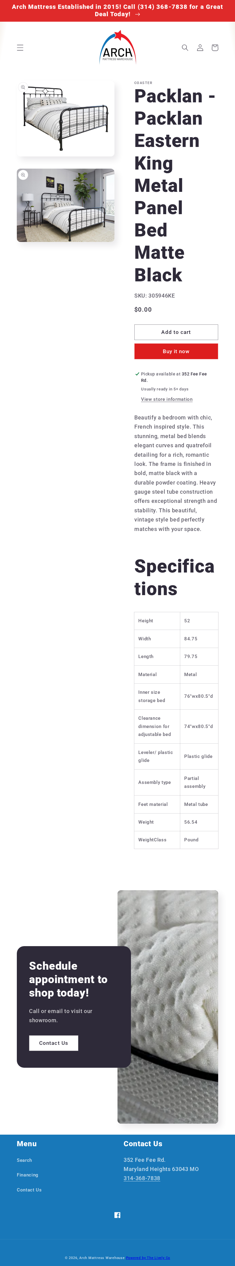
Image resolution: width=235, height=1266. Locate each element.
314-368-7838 (142, 1178)
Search (24, 1160)
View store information (167, 399)
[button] (20, 47)
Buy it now (176, 351)
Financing (28, 1175)
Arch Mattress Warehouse (102, 1258)
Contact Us (53, 1043)
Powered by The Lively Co (148, 1258)
